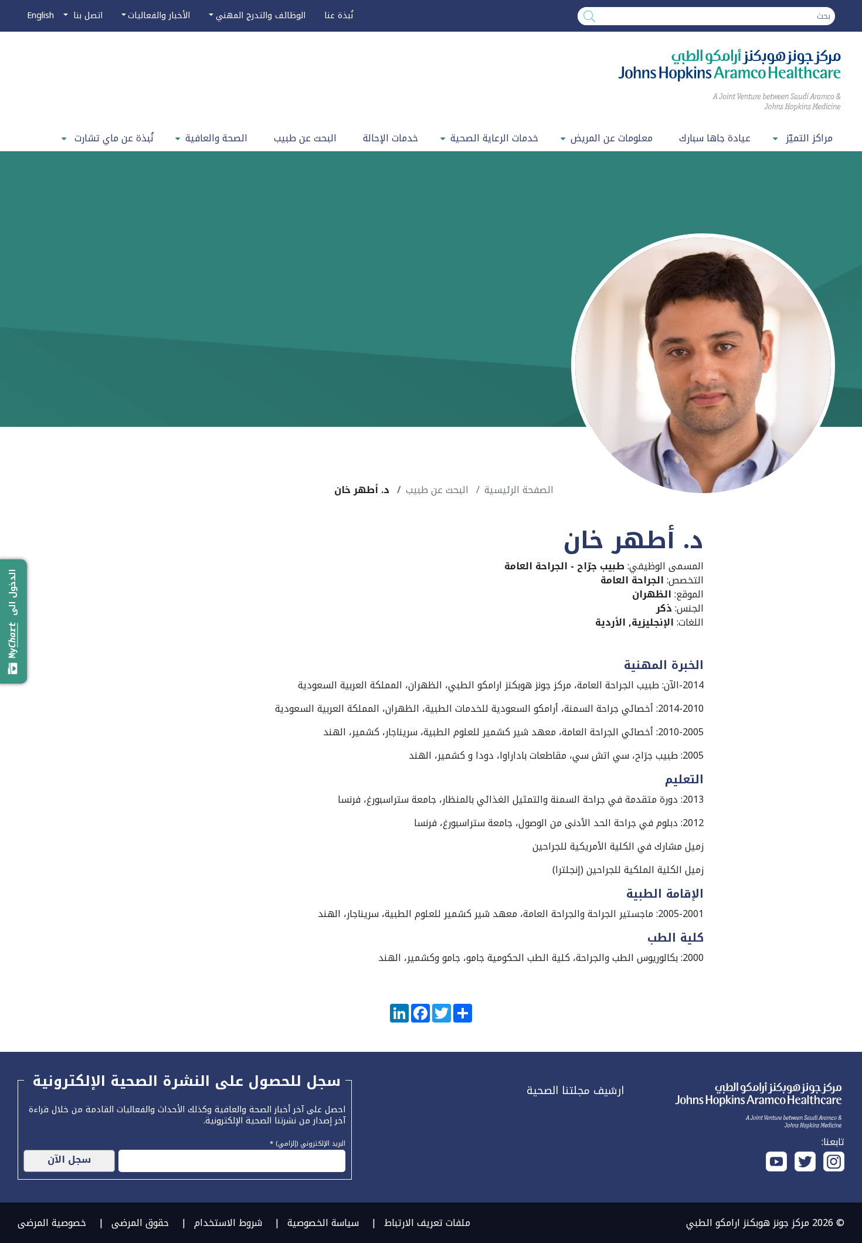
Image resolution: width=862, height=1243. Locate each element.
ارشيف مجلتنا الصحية (575, 1091)
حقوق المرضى (140, 1223)
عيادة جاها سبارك (715, 138)
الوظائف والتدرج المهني (261, 15)
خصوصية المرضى (52, 1223)
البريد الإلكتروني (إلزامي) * (307, 1142)
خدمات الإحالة (390, 138)
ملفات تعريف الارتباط (427, 1223)
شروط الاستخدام (228, 1223)
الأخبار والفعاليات (159, 15)
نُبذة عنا (338, 15)
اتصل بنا (86, 15)
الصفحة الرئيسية (519, 490)
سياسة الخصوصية (323, 1223)
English (40, 15)
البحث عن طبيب (305, 138)
